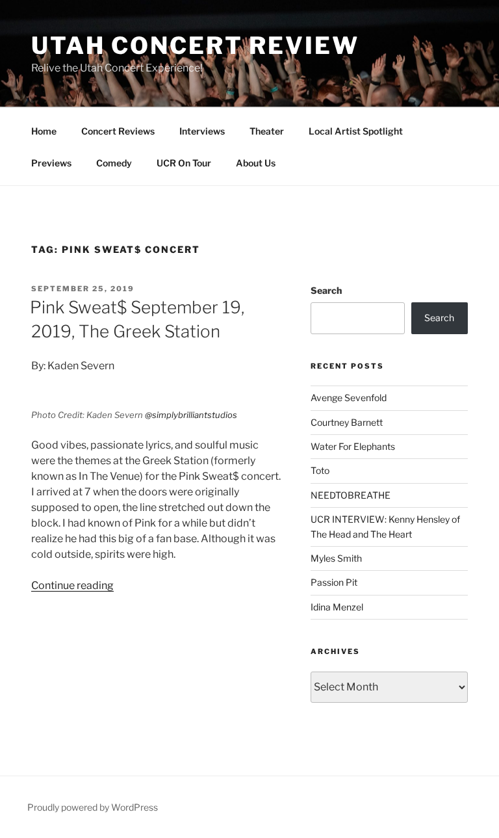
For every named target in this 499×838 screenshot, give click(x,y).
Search (326, 290)
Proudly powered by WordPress (92, 807)
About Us (255, 162)
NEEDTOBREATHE (350, 495)
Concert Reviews (118, 131)
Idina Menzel (337, 606)
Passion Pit (334, 582)
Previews (51, 162)
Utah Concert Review (195, 45)
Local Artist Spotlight (356, 131)
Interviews (202, 131)
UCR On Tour (184, 162)
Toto (320, 470)
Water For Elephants (353, 446)
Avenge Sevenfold (349, 397)
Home (44, 131)
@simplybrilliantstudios (191, 415)
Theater (267, 131)
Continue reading (72, 585)
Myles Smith (336, 558)
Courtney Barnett (347, 422)
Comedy (114, 162)
